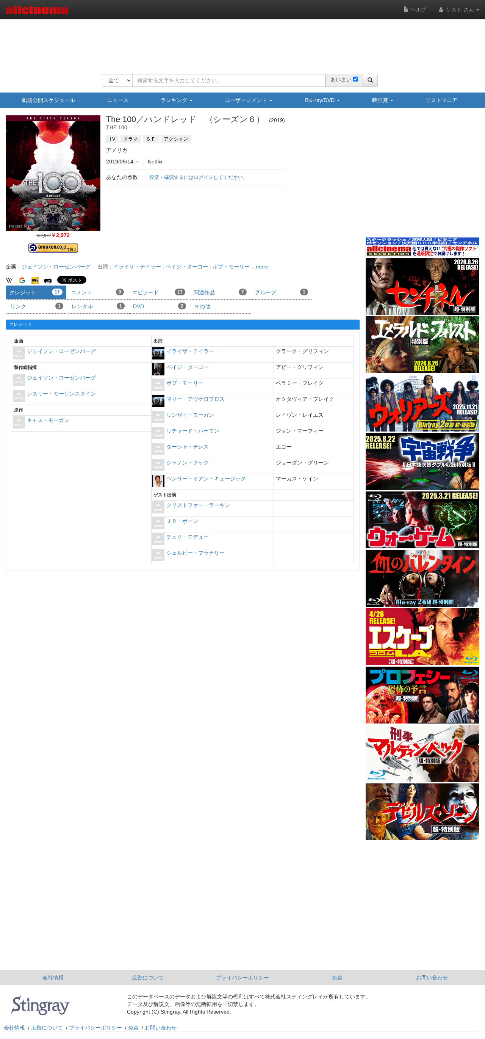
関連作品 (219, 292)
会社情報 (53, 978)
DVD (158, 306)
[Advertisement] (240, 42)
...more (259, 267)
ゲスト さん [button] (460, 9)
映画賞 (381, 100)
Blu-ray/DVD (320, 100)
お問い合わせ (432, 978)
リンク (35, 306)
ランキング (175, 100)
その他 (202, 306)
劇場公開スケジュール (48, 100)
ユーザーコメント (247, 100)
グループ (280, 292)
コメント (96, 292)
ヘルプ (417, 9)
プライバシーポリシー (242, 978)
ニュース (117, 100)
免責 (337, 978)
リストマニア (441, 100)
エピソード (157, 292)
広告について (148, 978)
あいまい (341, 79)
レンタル (97, 306)
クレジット (34, 292)
